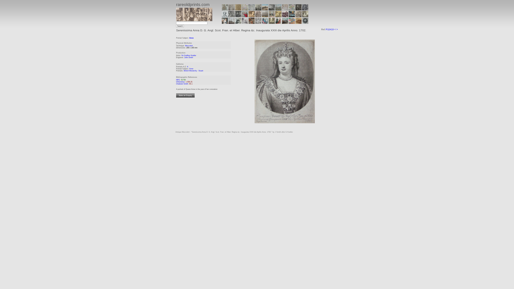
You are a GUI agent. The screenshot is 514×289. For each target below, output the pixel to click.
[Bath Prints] (272, 10)
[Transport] (272, 16)
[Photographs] (285, 16)
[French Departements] (292, 10)
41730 (183, 80)
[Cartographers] (305, 10)
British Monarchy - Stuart (193, 71)
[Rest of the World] (252, 10)
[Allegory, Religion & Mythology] (258, 23)
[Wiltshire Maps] (285, 10)
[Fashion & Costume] (278, 23)
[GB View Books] (292, 23)
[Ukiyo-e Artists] (252, 23)
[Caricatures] (245, 16)
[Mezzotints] (305, 16)
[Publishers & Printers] (231, 16)
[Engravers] (225, 16)
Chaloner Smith (182, 84)
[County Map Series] (238, 10)
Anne (191, 38)
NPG (178, 80)
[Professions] (265, 23)
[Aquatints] (231, 23)
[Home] (194, 20)
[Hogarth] (238, 16)
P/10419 (330, 29)
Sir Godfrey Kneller (188, 55)
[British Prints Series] (231, 10)
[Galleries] (292, 16)
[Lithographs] (238, 23)
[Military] (285, 23)
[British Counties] (225, 10)
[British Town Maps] (245, 10)
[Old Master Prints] (298, 16)
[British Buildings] (258, 10)
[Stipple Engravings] (225, 23)
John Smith (188, 57)
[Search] (305, 23)
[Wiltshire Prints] (278, 10)
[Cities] (265, 10)
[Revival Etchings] (245, 23)
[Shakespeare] (272, 23)
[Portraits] (258, 16)
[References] (298, 23)
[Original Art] (278, 16)
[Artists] (298, 10)
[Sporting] (265, 16)
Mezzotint (189, 46)
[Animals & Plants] (252, 16)
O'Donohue (180, 82)
